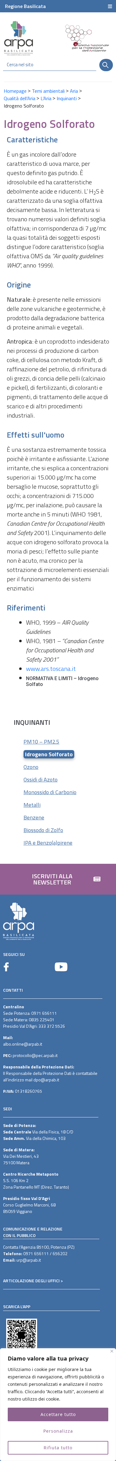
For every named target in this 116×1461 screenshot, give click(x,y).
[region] (58, 1404)
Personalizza (58, 1431)
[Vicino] (111, 1351)
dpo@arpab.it (46, 1079)
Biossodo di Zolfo (43, 830)
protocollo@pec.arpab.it (35, 1055)
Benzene (34, 817)
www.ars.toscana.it (51, 668)
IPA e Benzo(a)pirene (48, 843)
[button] (58, 879)
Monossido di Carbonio (50, 792)
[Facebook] (6, 966)
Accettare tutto (58, 1414)
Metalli (32, 805)
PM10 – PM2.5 (41, 741)
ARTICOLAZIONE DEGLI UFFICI (31, 1280)
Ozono (31, 767)
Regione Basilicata (25, 6)
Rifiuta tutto (58, 1448)
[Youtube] (61, 966)
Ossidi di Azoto (41, 779)
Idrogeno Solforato (49, 754)
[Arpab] (18, 38)
